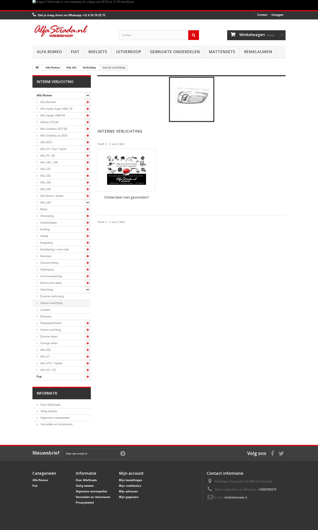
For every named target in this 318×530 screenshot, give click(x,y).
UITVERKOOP (128, 51)
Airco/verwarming (50, 276)
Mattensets (222, 51)
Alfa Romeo (49, 51)
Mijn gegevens (128, 497)
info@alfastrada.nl (235, 497)
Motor (43, 209)
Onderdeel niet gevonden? (126, 197)
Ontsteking (46, 216)
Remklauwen (258, 51)
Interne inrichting (50, 329)
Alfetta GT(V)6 (48, 122)
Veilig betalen (48, 411)
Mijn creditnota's (130, 485)
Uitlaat (43, 236)
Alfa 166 (45, 350)
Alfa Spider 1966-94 (52, 115)
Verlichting (46, 289)
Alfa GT (44, 356)
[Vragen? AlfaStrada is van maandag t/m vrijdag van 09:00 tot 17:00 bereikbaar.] (159, 5)
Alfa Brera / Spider (51, 195)
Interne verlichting (51, 303)
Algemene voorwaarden (55, 417)
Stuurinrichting (48, 262)
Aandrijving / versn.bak (54, 249)
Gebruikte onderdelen (175, 51)
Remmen (45, 256)
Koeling (44, 229)
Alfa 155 (45, 175)
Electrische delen (50, 283)
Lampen (44, 309)
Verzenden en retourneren (56, 424)
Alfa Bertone (47, 102)
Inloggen (277, 14)
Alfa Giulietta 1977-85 (53, 129)
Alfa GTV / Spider (51, 363)
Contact (262, 14)
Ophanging (46, 269)
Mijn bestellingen (130, 480)
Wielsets (97, 51)
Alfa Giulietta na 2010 (53, 135)
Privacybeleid (85, 502)
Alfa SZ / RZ (47, 370)
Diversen (45, 316)
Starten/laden (48, 222)
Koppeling (46, 242)
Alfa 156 (45, 182)
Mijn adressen (128, 491)
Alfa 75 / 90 (47, 155)
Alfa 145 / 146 (48, 162)
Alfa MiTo (45, 142)
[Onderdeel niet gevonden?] (127, 170)
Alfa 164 (45, 202)
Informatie (47, 393)
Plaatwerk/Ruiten (50, 323)
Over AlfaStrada (50, 404)
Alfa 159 (45, 189)
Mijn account (131, 473)
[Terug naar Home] (37, 67)
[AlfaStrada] (72, 31)
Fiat (75, 51)
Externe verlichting (51, 296)
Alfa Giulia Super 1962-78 (55, 108)
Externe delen (48, 336)
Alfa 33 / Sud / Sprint (53, 149)
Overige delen (48, 343)
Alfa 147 (45, 169)
